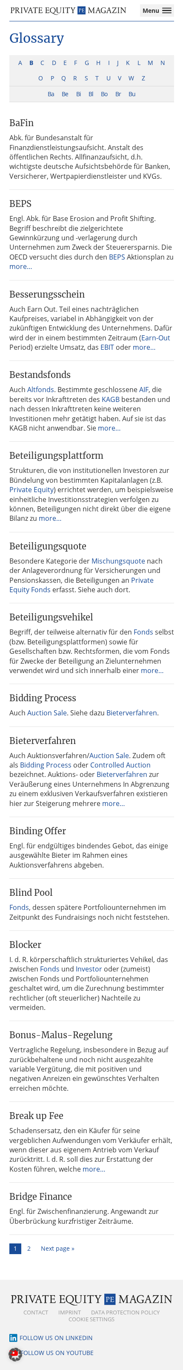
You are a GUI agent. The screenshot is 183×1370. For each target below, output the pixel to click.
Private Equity (31, 489)
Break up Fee (36, 1115)
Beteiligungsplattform (56, 455)
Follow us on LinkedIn (56, 1338)
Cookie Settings (91, 1319)
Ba (51, 94)
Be (65, 94)
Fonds (143, 632)
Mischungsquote (118, 561)
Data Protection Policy (125, 1312)
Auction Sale (47, 712)
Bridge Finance (40, 1196)
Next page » (57, 1248)
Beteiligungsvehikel (51, 617)
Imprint (69, 1312)
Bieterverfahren (131, 712)
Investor (89, 969)
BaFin (21, 123)
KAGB (111, 399)
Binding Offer (37, 831)
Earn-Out (155, 337)
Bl (91, 94)
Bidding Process (42, 698)
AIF (144, 389)
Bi (78, 94)
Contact (35, 1312)
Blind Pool (31, 892)
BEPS (20, 203)
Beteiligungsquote (47, 546)
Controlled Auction (120, 765)
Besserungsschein (47, 294)
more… (20, 266)
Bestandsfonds (40, 374)
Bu (132, 94)
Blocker (25, 944)
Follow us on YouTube (57, 1353)
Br (118, 94)
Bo (104, 94)
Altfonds (40, 389)
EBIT (107, 347)
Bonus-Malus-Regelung (60, 1035)
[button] (15, 1354)
